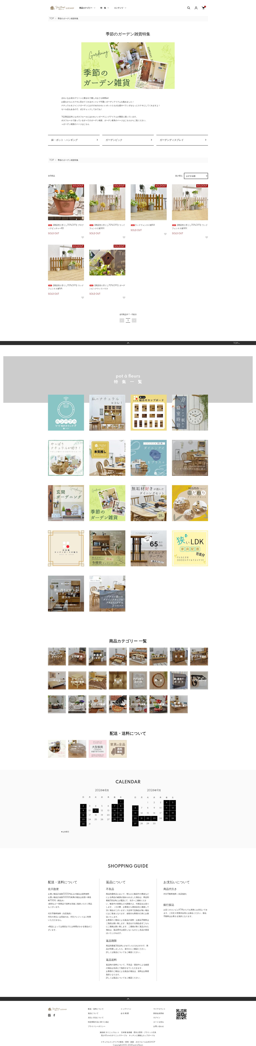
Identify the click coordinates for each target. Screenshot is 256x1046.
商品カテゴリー (85, 8)
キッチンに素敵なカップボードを (142, 1035)
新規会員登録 (158, 1013)
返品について (119, 952)
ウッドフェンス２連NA (145, 225)
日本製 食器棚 (126, 1032)
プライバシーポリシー (96, 1026)
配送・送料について (96, 1009)
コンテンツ (118, 8)
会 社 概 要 (125, 1013)
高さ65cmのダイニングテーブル (114, 1035)
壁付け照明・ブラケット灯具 (145, 1032)
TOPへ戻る (128, 343)
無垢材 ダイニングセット (109, 1032)
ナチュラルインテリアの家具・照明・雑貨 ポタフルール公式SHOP (128, 1042)
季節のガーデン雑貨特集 (68, 19)
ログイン (156, 1018)
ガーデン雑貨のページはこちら (76, 124)
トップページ (126, 1009)
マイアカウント (159, 1009)
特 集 (103, 8)
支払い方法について (96, 1018)
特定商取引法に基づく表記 (98, 1022)
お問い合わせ (158, 1026)
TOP (51, 19)
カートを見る (158, 1022)
